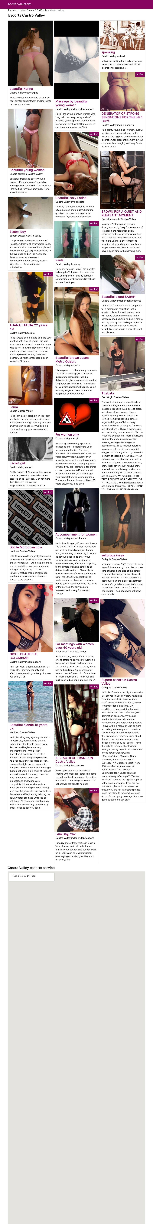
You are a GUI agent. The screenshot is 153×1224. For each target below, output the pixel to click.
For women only (67, 434)
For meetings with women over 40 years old (74, 646)
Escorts (12, 10)
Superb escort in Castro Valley (119, 681)
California (42, 10)
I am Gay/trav (65, 834)
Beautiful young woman (27, 170)
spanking (108, 52)
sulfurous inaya (112, 555)
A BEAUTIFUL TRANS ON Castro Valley (74, 760)
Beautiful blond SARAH (118, 297)
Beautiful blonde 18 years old (28, 726)
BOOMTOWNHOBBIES (20, 4)
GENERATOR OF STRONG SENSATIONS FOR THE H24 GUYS (122, 117)
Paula (59, 260)
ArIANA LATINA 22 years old (28, 327)
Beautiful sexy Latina (70, 198)
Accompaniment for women (76, 534)
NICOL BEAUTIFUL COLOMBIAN (24, 656)
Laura (14, 407)
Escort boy (18, 232)
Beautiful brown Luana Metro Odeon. (72, 359)
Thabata (107, 393)
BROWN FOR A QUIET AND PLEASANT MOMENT (121, 213)
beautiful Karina (21, 89)
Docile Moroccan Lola (26, 547)
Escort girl (17, 463)
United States (26, 10)
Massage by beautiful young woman (71, 103)
